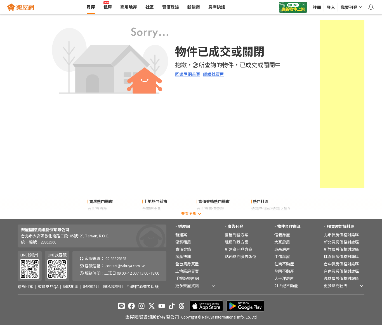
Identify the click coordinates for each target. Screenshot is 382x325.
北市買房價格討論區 (341, 234)
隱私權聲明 (113, 287)
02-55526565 (115, 258)
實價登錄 (183, 249)
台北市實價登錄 (210, 208)
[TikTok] (171, 306)
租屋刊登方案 (236, 242)
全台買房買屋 (187, 263)
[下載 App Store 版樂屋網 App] (206, 306)
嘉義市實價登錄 (210, 216)
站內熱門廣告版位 (240, 256)
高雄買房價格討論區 (341, 278)
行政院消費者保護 (143, 287)
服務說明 (91, 287)
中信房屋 (282, 256)
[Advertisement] (342, 104)
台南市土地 (152, 208)
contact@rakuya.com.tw (125, 265)
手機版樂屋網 (187, 278)
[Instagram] (141, 306)
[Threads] (181, 306)
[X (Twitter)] (151, 306)
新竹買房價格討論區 (341, 249)
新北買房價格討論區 (341, 242)
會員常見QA (48, 287)
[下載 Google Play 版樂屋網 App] (245, 306)
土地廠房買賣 (187, 271)
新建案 (181, 234)
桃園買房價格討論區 (341, 256)
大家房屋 (282, 242)
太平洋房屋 (284, 278)
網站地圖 (71, 287)
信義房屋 (282, 234)
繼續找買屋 (213, 74)
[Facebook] (131, 306)
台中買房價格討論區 (341, 263)
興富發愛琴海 (263, 216)
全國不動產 (284, 271)
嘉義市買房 (97, 216)
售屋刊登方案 (236, 234)
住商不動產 (284, 263)
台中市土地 (152, 216)
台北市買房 (97, 208)
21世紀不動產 (286, 285)
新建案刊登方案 (238, 249)
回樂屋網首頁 (187, 74)
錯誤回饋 (25, 286)
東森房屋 (282, 249)
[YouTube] (161, 306)
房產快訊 (183, 256)
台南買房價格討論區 (341, 271)
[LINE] (121, 306)
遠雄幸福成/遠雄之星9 (270, 208)
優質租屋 (183, 242)
